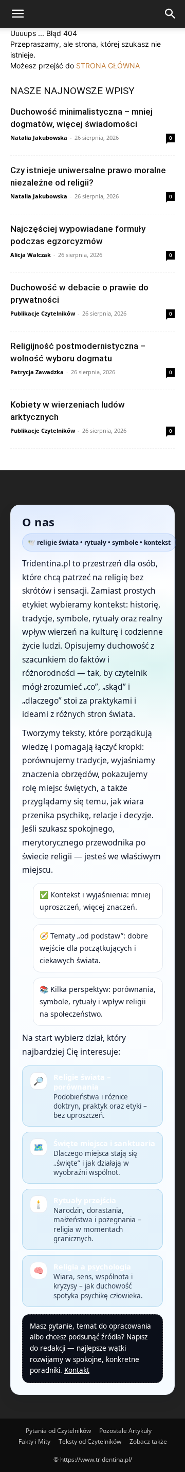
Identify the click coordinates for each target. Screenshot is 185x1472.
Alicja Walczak (30, 255)
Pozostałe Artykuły (125, 1430)
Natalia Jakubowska (38, 137)
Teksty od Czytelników (90, 1441)
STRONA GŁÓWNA (108, 65)
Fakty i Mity (34, 1441)
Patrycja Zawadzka (37, 372)
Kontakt (76, 1370)
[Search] (170, 14)
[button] (17, 14)
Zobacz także (148, 1441)
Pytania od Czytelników (58, 1430)
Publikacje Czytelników (42, 313)
